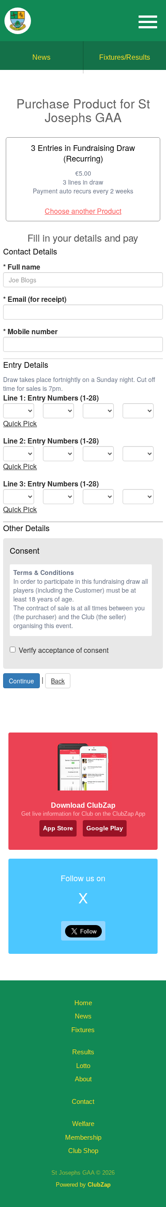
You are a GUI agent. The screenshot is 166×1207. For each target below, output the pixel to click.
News (41, 57)
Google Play (104, 828)
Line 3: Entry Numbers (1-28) (51, 483)
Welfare (83, 1123)
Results (83, 1052)
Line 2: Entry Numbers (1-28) (51, 441)
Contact (83, 1101)
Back (58, 680)
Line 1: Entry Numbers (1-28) (51, 398)
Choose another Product (83, 211)
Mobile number (30, 331)
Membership (83, 1137)
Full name (21, 267)
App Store (58, 828)
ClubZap (99, 1184)
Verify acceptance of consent (63, 650)
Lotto (83, 1065)
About (83, 1079)
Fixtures (83, 1029)
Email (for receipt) (34, 299)
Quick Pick (20, 423)
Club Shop (83, 1150)
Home (83, 1002)
